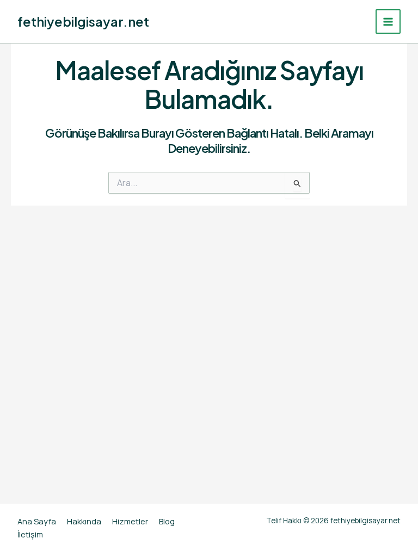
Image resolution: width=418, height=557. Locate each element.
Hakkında (84, 521)
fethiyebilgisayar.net (83, 21)
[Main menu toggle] (388, 21)
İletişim (30, 534)
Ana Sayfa (36, 521)
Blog (167, 521)
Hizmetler (130, 521)
